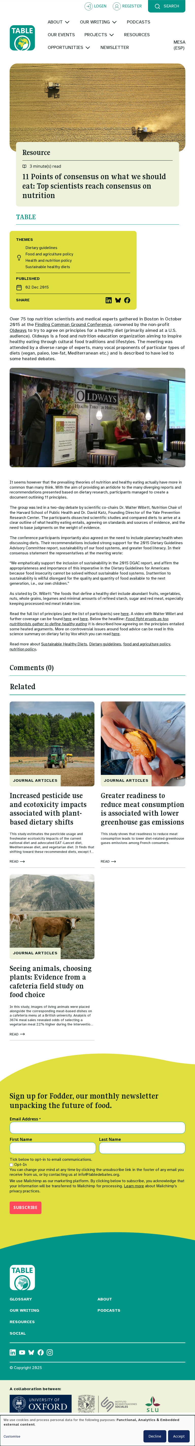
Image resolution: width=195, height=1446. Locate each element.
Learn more (134, 1186)
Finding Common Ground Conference (73, 324)
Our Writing (24, 1310)
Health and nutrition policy (48, 260)
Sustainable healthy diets (47, 267)
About (105, 1299)
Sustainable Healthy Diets (64, 644)
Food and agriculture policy (49, 254)
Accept (179, 1436)
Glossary (21, 1299)
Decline (155, 1436)
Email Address (25, 1119)
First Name (21, 1139)
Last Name (110, 1139)
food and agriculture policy (146, 644)
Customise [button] (12, 1436)
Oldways (18, 330)
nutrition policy (23, 649)
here (125, 613)
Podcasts (109, 1310)
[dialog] (97, 1430)
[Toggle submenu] (67, 22)
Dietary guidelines (105, 644)
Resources (22, 1321)
